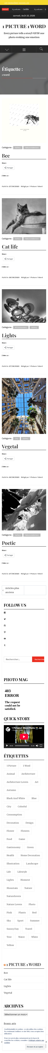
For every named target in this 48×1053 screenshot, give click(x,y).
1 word (26, 765)
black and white (16, 798)
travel (28, 928)
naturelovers (14, 896)
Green (30, 847)
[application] (24, 736)
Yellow (10, 945)
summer (35, 920)
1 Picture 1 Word (24, 26)
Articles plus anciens (12, 590)
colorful (22, 806)
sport (20, 920)
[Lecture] (7, 747)
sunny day (13, 928)
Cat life (15, 9)
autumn (11, 790)
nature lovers (14, 904)
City (16, 439)
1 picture (11, 765)
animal (11, 773)
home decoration (30, 855)
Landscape (32, 863)
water (21, 937)
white (34, 937)
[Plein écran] (41, 747)
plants (22, 912)
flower (10, 830)
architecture (28, 773)
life (9, 871)
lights (10, 879)
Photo (32, 904)
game (22, 839)
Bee (6, 155)
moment (25, 879)
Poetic (9, 542)
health (10, 855)
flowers (25, 830)
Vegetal (10, 446)
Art (36, 782)
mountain (12, 888)
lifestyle (22, 871)
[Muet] (37, 747)
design (29, 822)
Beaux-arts (10, 1023)
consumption (14, 814)
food (9, 839)
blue (34, 798)
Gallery (18, 148)
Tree (9, 937)
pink (9, 912)
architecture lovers (17, 782)
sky (9, 920)
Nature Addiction (32, 148)
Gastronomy (13, 847)
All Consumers (21, 327)
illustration (13, 863)
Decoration (13, 822)
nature (28, 888)
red (34, 912)
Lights (37, 9)
